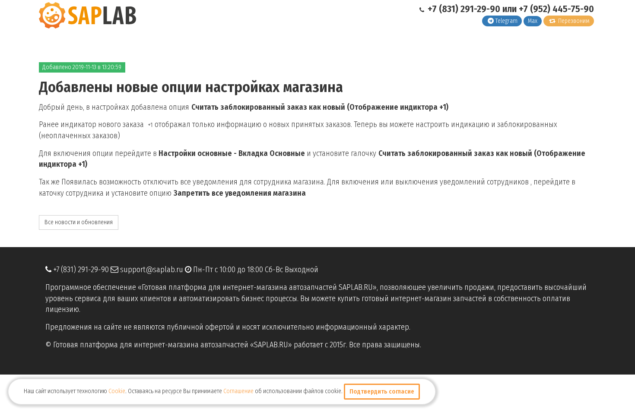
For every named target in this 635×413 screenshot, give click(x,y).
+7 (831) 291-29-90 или (472, 9)
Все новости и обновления (78, 222)
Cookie (116, 391)
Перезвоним (573, 21)
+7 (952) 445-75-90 (556, 9)
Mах (532, 21)
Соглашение (238, 391)
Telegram (506, 21)
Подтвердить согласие (381, 391)
